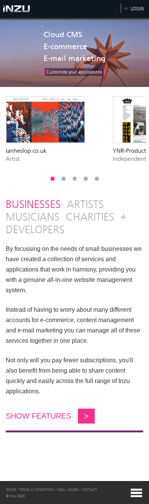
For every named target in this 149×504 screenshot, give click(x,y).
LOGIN (137, 8)
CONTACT (89, 490)
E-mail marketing (74, 58)
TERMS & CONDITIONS (36, 490)
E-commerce (65, 47)
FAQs (61, 490)
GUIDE (73, 490)
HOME (11, 490)
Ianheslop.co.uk (26, 150)
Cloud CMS (63, 35)
